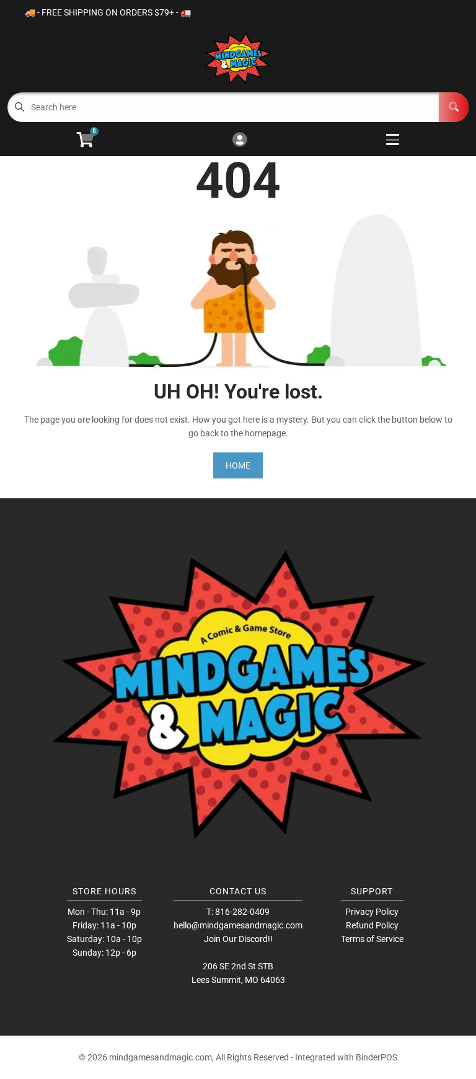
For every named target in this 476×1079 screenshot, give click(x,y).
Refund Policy (372, 925)
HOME (238, 465)
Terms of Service (372, 939)
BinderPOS (376, 1057)
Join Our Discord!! (238, 939)
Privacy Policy (372, 912)
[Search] (454, 107)
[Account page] (239, 140)
